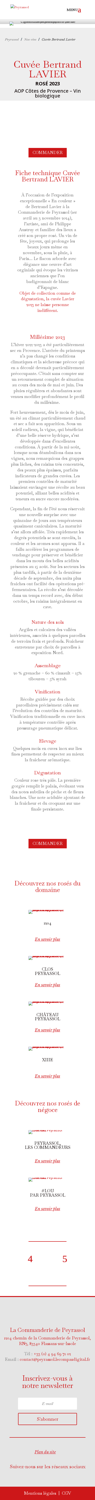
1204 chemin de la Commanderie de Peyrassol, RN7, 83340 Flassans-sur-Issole (47, 1340)
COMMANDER (48, 152)
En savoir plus (47, 939)
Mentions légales (40, 1493)
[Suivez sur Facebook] (37, 1477)
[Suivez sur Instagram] (56, 1477)
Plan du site (45, 1452)
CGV (66, 1493)
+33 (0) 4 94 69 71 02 (52, 1353)
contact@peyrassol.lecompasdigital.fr (55, 1359)
